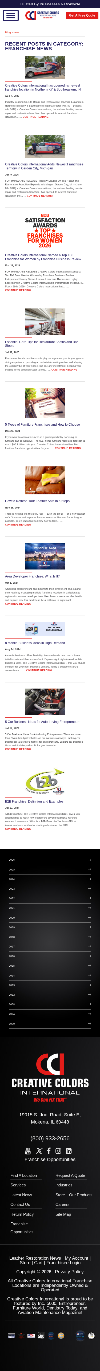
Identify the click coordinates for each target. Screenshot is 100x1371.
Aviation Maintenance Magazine (49, 1312)
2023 (12, 889)
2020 (12, 918)
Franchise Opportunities (50, 1159)
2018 (12, 937)
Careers (62, 1204)
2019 (12, 927)
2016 (12, 956)
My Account (76, 1258)
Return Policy (22, 1214)
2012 (12, 995)
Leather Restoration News (35, 1258)
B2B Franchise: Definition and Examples (34, 801)
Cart (38, 1262)
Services (18, 1185)
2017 (12, 946)
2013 (12, 985)
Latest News (21, 1195)
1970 (12, 1024)
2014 (12, 975)
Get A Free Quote (82, 15)
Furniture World (28, 1308)
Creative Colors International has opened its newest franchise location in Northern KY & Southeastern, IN (43, 87)
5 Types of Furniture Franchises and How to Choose (42, 424)
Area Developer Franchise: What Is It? (32, 576)
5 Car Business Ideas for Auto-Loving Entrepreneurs (42, 722)
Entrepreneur (72, 1303)
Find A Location (23, 1175)
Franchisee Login (63, 1262)
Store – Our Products (74, 1195)
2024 (12, 879)
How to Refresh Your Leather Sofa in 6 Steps (37, 501)
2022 (12, 898)
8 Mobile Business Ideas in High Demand (35, 643)
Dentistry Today (61, 1308)
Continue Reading (36, 117)
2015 (12, 966)
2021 (12, 908)
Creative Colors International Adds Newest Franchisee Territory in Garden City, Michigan (44, 166)
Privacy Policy (69, 1271)
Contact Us (20, 1204)
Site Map (63, 1214)
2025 (12, 869)
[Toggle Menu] (10, 15)
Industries (64, 1185)
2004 (12, 1014)
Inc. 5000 (47, 1303)
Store (25, 1262)
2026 (12, 860)
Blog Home (12, 32)
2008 (12, 1004)
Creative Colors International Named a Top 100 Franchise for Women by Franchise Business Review (43, 257)
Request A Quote (70, 1175)
